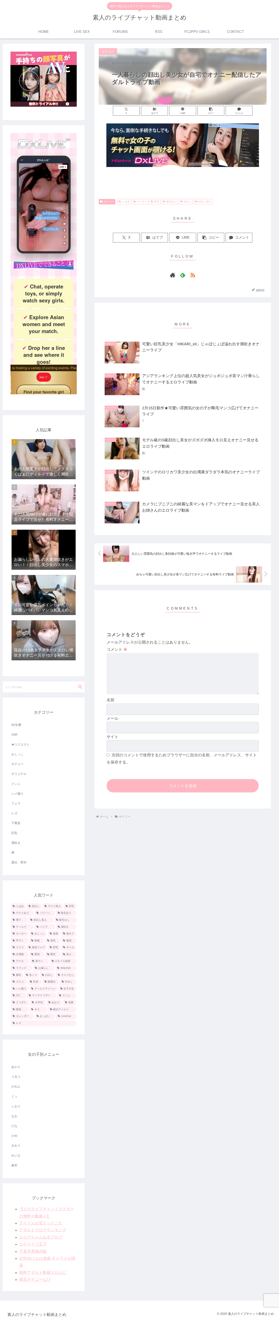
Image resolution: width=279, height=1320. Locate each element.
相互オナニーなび (35, 1279)
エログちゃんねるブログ (40, 1237)
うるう (15, 1076)
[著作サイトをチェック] (172, 275)
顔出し (188, 201)
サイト (112, 737)
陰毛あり (171, 201)
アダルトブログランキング (42, 1230)
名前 (110, 700)
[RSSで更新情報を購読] (192, 275)
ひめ (14, 1135)
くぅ (14, 1096)
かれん (15, 1086)
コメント (117, 649)
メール (112, 718)
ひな (14, 1126)
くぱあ (126, 201)
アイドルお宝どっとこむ (40, 1223)
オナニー (109, 201)
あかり (15, 1067)
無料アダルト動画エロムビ (42, 1272)
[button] (210, 111)
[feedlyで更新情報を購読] (182, 275)
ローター (142, 201)
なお (14, 1116)
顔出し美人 (205, 201)
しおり (15, 1106)
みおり (15, 1145)
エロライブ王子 (33, 1244)
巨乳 (156, 201)
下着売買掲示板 (33, 1251)
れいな (15, 1155)
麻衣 (14, 1165)
